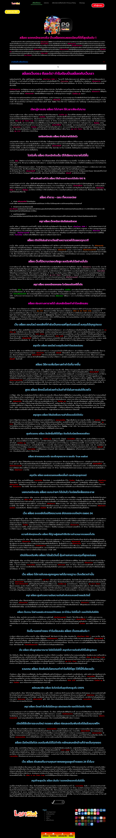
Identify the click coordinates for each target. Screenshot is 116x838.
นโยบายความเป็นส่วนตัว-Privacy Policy (64, 3)
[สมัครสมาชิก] (63, 834)
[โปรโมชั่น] (53, 834)
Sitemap (82, 3)
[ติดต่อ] (71, 834)
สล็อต (48, 818)
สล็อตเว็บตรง (36, 3)
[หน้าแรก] (45, 834)
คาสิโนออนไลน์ (50, 814)
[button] (104, 61)
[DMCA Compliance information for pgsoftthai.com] (58, 804)
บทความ (46, 3)
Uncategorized (50, 812)
